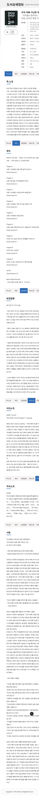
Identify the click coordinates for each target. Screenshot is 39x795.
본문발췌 (24, 74)
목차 (16, 74)
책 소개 (8, 74)
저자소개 (31, 74)
